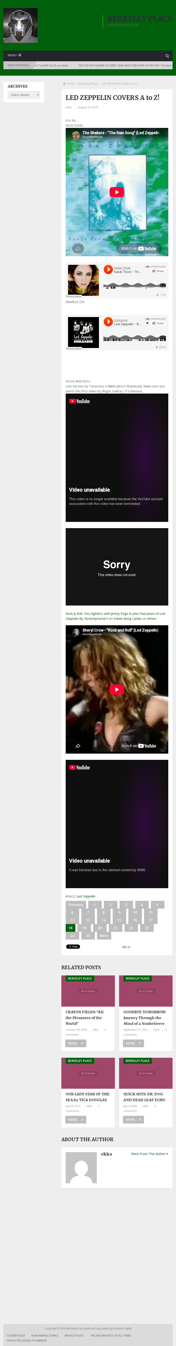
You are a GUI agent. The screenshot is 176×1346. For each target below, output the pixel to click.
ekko (69, 107)
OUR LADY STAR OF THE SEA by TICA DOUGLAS (87, 1097)
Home (71, 84)
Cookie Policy (16, 1335)
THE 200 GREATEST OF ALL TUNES (110, 1335)
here (111, 386)
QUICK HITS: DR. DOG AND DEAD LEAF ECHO (144, 1097)
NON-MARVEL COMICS (45, 1335)
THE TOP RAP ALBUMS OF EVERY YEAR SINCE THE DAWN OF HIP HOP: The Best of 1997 (98, 65)
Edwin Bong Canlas (128, 618)
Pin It (126, 947)
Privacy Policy (74, 1335)
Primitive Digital (122, 1328)
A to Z (70, 896)
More (72, 1043)
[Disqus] (117, 1251)
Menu (12, 55)
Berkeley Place (88, 84)
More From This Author (148, 1153)
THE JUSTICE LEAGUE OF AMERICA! (27, 1340)
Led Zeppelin (85, 896)
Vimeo (151, 618)
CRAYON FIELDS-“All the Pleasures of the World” (85, 1018)
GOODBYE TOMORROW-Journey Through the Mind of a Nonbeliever (145, 1018)
